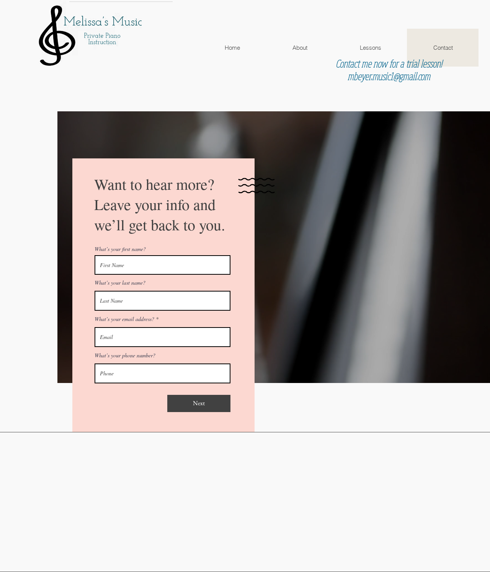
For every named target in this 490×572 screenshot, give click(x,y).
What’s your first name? (120, 249)
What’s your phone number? (125, 355)
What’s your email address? (124, 319)
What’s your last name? (120, 282)
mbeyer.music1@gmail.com (389, 76)
